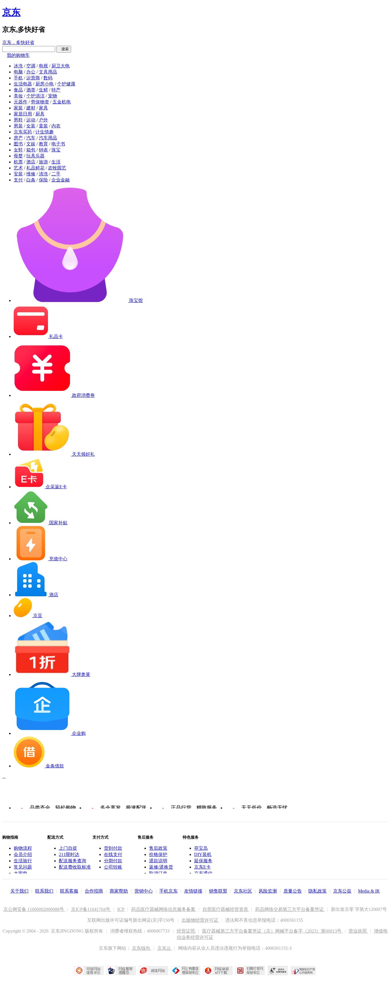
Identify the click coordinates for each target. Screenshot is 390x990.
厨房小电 (44, 83)
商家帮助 (119, 891)
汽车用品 (48, 137)
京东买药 (23, 131)
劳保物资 (40, 101)
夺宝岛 (201, 848)
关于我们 (19, 891)
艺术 (18, 167)
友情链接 (193, 891)
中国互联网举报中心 (185, 970)
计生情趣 (44, 131)
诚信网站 (153, 970)
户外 (43, 119)
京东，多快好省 (18, 42)
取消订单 (158, 873)
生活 (56, 161)
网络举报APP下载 (218, 970)
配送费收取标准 (75, 867)
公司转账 (113, 867)
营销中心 (143, 891)
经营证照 (186, 931)
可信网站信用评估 (89, 970)
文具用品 (48, 71)
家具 (43, 107)
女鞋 (18, 149)
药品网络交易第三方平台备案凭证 (290, 909)
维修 (30, 173)
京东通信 (203, 873)
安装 (18, 173)
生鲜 (43, 89)
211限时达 (69, 854)
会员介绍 (23, 854)
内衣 (56, 125)
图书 (18, 143)
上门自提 (68, 848)
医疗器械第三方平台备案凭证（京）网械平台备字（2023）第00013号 (272, 931)
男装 (18, 125)
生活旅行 (23, 860)
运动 (30, 119)
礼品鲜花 (35, 167)
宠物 (52, 95)
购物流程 (23, 848)
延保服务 (203, 860)
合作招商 (94, 891)
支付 (18, 179)
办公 (30, 71)
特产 (56, 89)
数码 (48, 77)
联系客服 (69, 891)
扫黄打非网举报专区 (250, 970)
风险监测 (268, 891)
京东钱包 (141, 948)
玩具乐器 (35, 155)
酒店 (30, 161)
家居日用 (23, 113)
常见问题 (23, 867)
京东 (11, 12)
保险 (43, 179)
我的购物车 (18, 55)
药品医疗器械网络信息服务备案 (163, 909)
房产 (18, 137)
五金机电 (62, 101)
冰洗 (18, 65)
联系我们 (44, 891)
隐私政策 (317, 891)
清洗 (43, 173)
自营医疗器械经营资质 (225, 909)
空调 (30, 65)
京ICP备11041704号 (91, 909)
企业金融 (60, 179)
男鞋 (18, 119)
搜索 (64, 49)
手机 (18, 77)
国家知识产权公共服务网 (303, 970)
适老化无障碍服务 (278, 970)
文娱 (30, 143)
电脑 (18, 71)
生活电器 (23, 83)
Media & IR (369, 891)
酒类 (30, 89)
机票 (18, 161)
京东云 (164, 948)
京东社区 (243, 891)
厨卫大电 (60, 65)
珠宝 (56, 149)
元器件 (20, 101)
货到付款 (113, 848)
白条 (30, 179)
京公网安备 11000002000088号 (34, 909)
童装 (43, 125)
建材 (30, 107)
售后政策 (158, 848)
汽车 (30, 137)
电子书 (58, 143)
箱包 (30, 149)
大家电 (20, 873)
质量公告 (293, 891)
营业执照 (358, 931)
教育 (43, 143)
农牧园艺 (57, 167)
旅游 (43, 161)
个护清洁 (35, 95)
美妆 (18, 95)
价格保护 (158, 854)
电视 (43, 65)
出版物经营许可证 (200, 920)
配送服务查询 (72, 860)
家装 (18, 107)
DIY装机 (203, 854)
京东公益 (342, 891)
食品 (18, 89)
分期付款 (113, 860)
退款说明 (158, 860)
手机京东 (168, 891)
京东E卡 (202, 867)
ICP (121, 909)
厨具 (40, 113)
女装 (30, 125)
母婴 (18, 155)
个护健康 (66, 83)
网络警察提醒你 (121, 970)
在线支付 (113, 854)
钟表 (43, 149)
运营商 (33, 77)
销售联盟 (218, 891)
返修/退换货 (161, 867)
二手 (56, 173)
